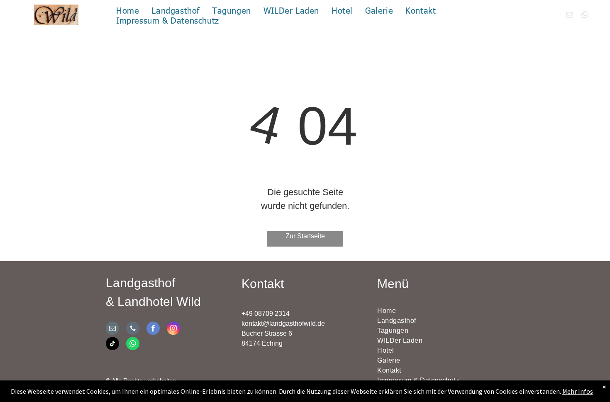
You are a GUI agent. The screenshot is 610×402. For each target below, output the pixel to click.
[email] (569, 16)
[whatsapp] (585, 16)
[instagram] (173, 329)
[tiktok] (112, 344)
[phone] (132, 329)
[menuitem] (127, 10)
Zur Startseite (305, 236)
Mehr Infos (577, 391)
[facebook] (153, 329)
